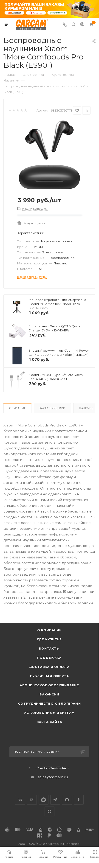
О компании (49, 630)
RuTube (32, 800)
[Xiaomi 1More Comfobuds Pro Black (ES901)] (49, 154)
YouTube (67, 800)
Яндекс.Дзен (49, 811)
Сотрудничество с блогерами (49, 703)
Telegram (55, 800)
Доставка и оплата (49, 667)
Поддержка (49, 657)
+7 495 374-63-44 (50, 768)
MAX (43, 800)
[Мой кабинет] (82, 25)
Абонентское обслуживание (49, 685)
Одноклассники (79, 800)
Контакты (49, 648)
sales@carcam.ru (53, 777)
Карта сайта (49, 722)
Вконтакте (20, 800)
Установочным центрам (49, 712)
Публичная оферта (49, 676)
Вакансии (49, 694)
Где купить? (49, 639)
